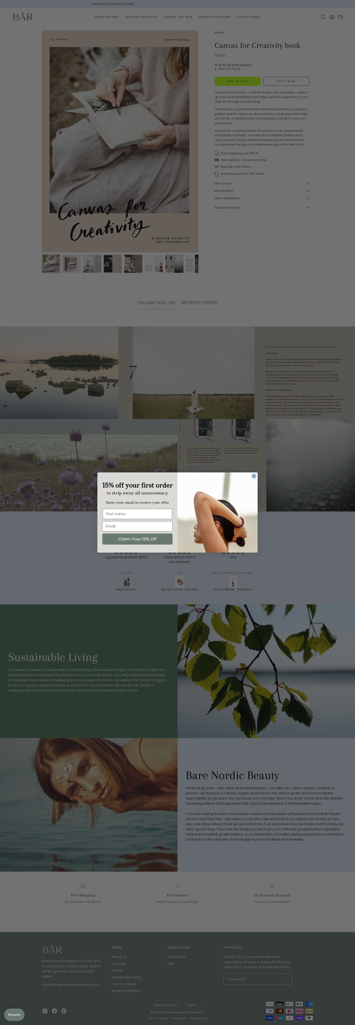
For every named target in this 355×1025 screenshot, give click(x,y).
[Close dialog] (254, 476)
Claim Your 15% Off (137, 539)
